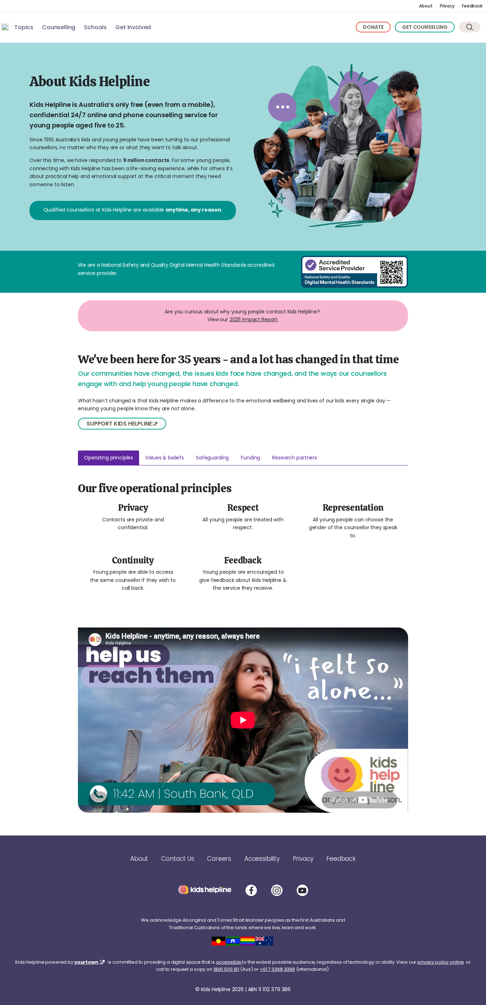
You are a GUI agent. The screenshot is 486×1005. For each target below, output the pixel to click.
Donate (373, 27)
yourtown (86, 962)
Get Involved (133, 27)
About (425, 6)
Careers (219, 858)
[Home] (5, 27)
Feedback (472, 6)
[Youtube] (302, 890)
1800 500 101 (226, 969)
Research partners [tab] (294, 457)
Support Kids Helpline (119, 424)
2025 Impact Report (253, 319)
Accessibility (262, 858)
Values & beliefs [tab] (164, 457)
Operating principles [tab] (108, 457)
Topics (23, 27)
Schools (95, 27)
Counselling (58, 27)
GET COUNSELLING (425, 27)
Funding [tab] (250, 457)
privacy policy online (440, 962)
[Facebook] (251, 890)
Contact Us (177, 858)
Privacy (447, 6)
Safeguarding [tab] (212, 457)
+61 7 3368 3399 (277, 969)
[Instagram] (276, 890)
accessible (229, 962)
